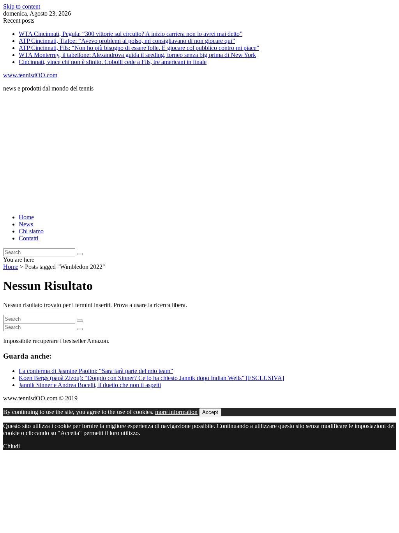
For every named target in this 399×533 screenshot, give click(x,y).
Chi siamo (31, 231)
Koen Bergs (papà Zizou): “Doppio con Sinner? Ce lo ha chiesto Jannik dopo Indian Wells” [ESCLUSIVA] (151, 378)
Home (26, 217)
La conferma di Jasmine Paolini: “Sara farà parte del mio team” (96, 371)
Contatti (28, 238)
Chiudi (11, 446)
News (26, 224)
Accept (210, 412)
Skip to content (21, 6)
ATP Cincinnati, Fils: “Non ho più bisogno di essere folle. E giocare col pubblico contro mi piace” (139, 47)
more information (176, 412)
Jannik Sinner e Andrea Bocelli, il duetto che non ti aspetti (90, 385)
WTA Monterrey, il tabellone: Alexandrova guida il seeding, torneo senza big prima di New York (137, 55)
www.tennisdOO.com (30, 75)
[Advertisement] (199, 153)
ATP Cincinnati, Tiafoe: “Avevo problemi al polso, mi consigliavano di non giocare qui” (127, 40)
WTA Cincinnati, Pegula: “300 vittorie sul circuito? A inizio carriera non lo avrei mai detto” (130, 33)
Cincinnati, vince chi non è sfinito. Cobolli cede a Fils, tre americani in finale (113, 62)
